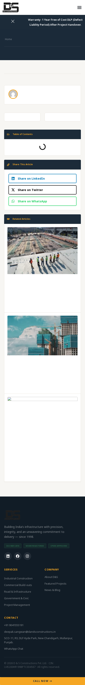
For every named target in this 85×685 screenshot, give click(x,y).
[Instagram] (27, 556)
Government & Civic (16, 598)
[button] (79, 7)
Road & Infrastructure (17, 591)
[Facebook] (17, 556)
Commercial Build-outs (18, 585)
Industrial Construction (18, 578)
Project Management (17, 605)
